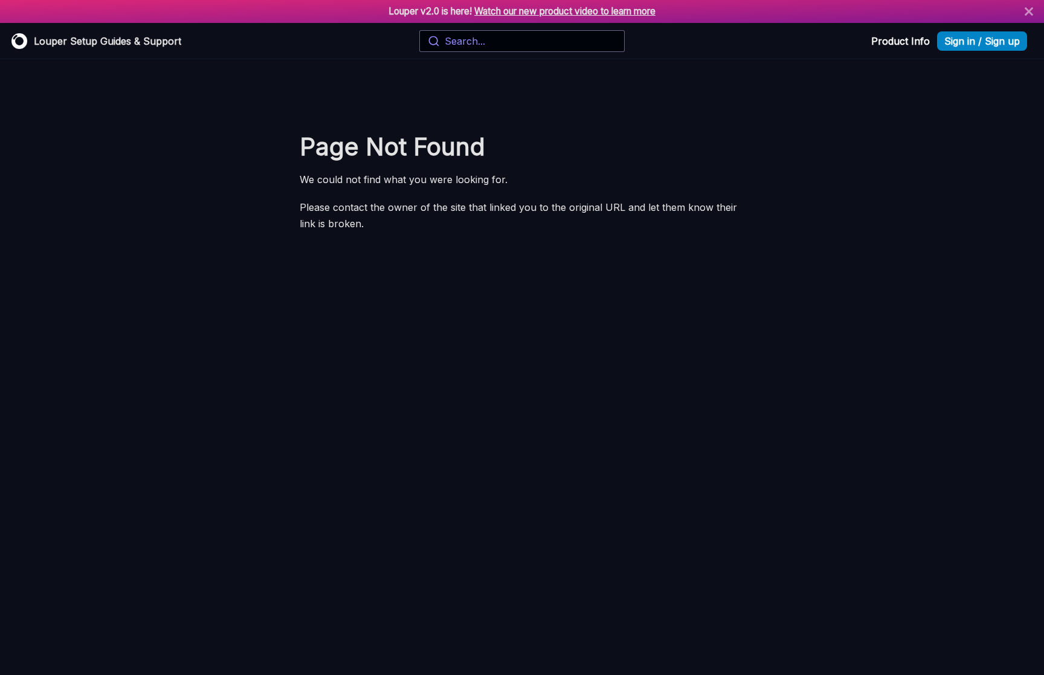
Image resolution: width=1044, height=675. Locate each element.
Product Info (900, 41)
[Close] (1029, 11)
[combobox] (521, 41)
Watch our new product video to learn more (565, 11)
